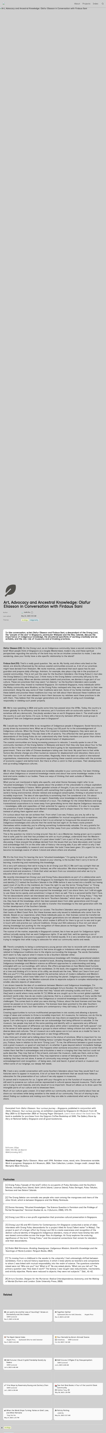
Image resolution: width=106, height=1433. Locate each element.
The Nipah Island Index (14, 1324)
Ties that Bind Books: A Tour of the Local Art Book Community (77, 1373)
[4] (68, 866)
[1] (91, 674)
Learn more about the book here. (80, 1113)
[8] (46, 993)
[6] (77, 961)
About (77, 3)
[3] (26, 785)
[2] (21, 677)
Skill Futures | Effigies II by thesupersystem (74, 1347)
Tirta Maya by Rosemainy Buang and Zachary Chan (25, 1373)
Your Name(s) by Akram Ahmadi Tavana (72, 1324)
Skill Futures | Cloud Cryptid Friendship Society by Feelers (26, 1348)
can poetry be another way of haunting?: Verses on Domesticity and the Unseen (27, 1300)
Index (95, 3)
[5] (16, 882)
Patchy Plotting (61, 1398)
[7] (18, 974)
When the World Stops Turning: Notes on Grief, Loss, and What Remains (25, 1399)
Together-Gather (62, 1299)
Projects (86, 3)
